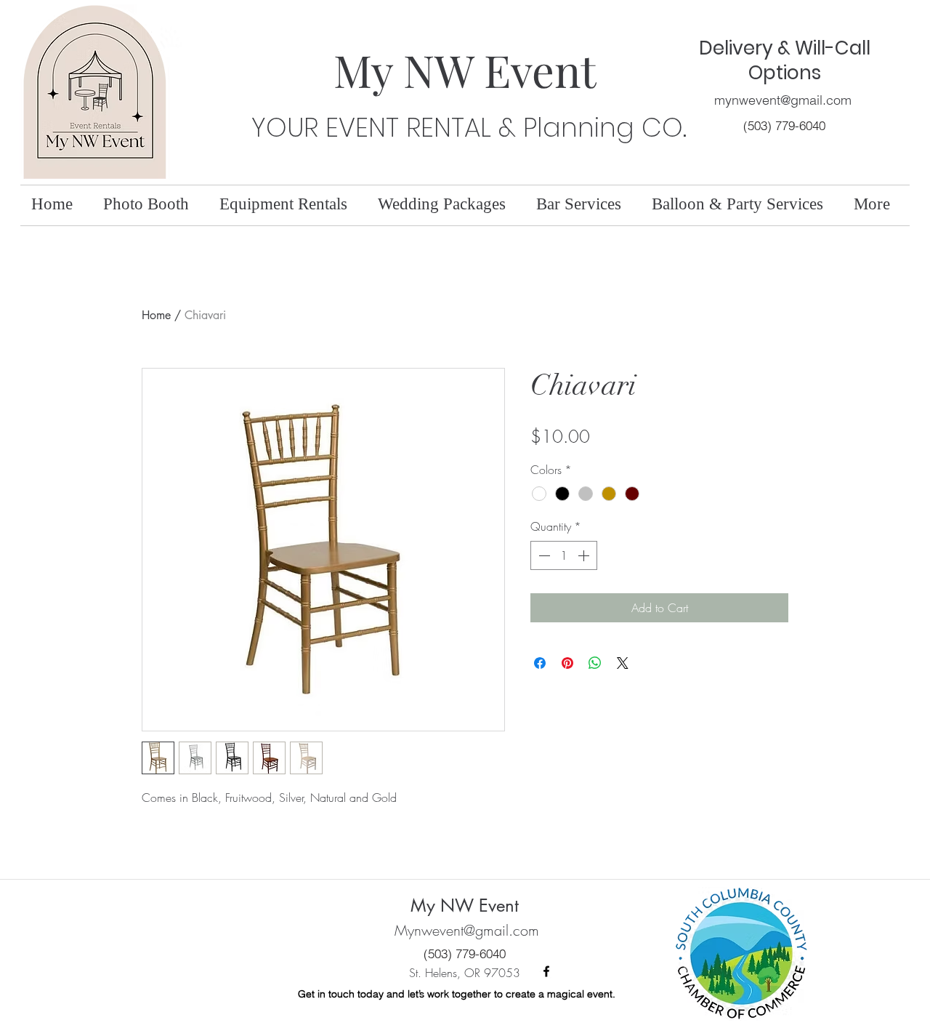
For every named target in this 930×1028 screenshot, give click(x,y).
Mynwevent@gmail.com (467, 930)
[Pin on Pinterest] (567, 663)
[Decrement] (543, 555)
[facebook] (546, 971)
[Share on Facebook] (540, 663)
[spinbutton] (564, 555)
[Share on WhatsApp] (595, 663)
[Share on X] (622, 663)
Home (156, 315)
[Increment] (585, 555)
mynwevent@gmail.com (783, 100)
